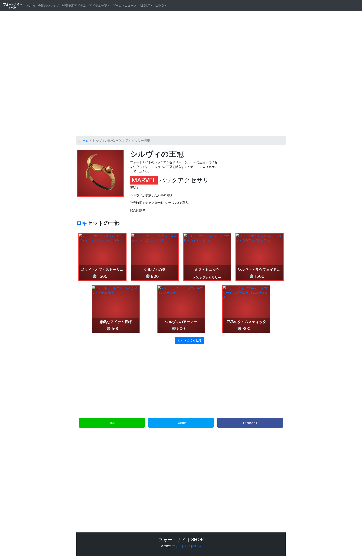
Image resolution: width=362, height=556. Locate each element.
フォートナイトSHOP (187, 546)
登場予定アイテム (74, 5)
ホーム (83, 140)
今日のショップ (48, 5)
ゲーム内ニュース (125, 5)
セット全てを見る (190, 340)
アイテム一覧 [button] (98, 5)
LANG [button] (159, 5)
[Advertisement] (181, 97)
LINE (112, 423)
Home (31, 5)
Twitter (181, 423)
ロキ (81, 223)
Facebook (250, 423)
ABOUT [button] (145, 5)
